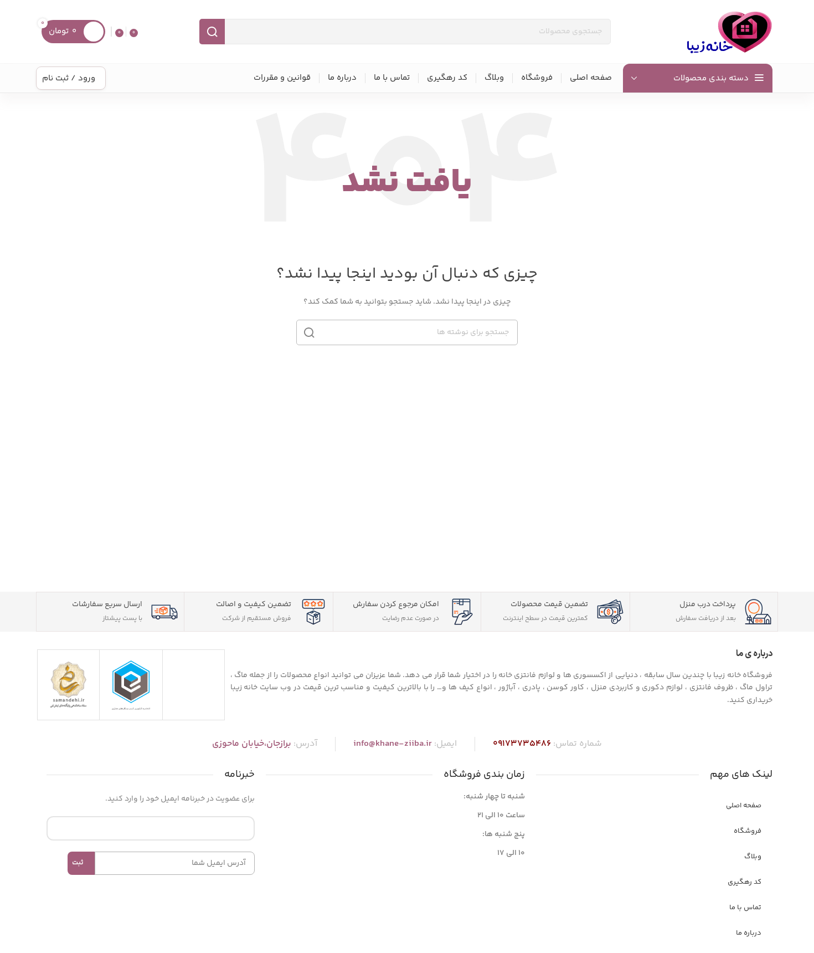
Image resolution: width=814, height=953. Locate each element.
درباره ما (748, 933)
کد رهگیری (744, 882)
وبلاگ (752, 856)
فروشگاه (747, 831)
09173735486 (522, 744)
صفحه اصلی (743, 805)
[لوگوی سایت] (728, 31)
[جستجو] (212, 31)
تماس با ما (745, 907)
